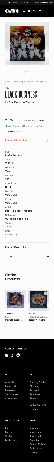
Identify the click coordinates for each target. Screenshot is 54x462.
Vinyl (8, 171)
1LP (7, 88)
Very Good (11, 194)
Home (8, 81)
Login (8, 428)
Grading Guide (37, 382)
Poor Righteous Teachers (21, 102)
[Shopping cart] (38, 11)
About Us (10, 382)
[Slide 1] (25, 72)
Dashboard (11, 440)
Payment (34, 390)
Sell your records (14, 394)
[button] (47, 11)
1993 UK (9, 163)
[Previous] (7, 303)
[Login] (28, 11)
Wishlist (9, 436)
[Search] (23, 11)
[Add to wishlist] (22, 293)
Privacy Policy (37, 444)
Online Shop (18, 81)
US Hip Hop (11, 218)
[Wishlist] (33, 11)
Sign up (9, 432)
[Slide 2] (28, 72)
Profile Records (13, 155)
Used (8, 187)
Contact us (11, 398)
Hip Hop (29, 81)
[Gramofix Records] (19, 11)
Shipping (41, 120)
